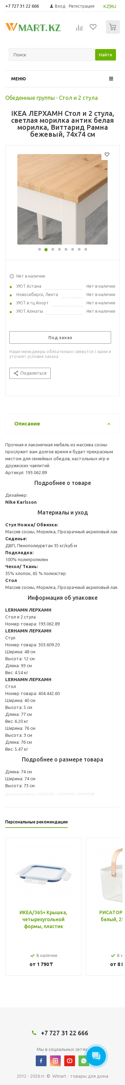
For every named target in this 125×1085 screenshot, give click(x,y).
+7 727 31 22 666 (22, 5)
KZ (106, 6)
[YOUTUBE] (69, 1060)
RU (113, 6)
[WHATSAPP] (83, 1060)
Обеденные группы (30, 98)
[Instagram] (55, 1060)
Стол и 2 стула (78, 98)
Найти (105, 54)
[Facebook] (41, 1060)
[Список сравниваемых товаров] (79, 30)
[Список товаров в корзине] (113, 32)
